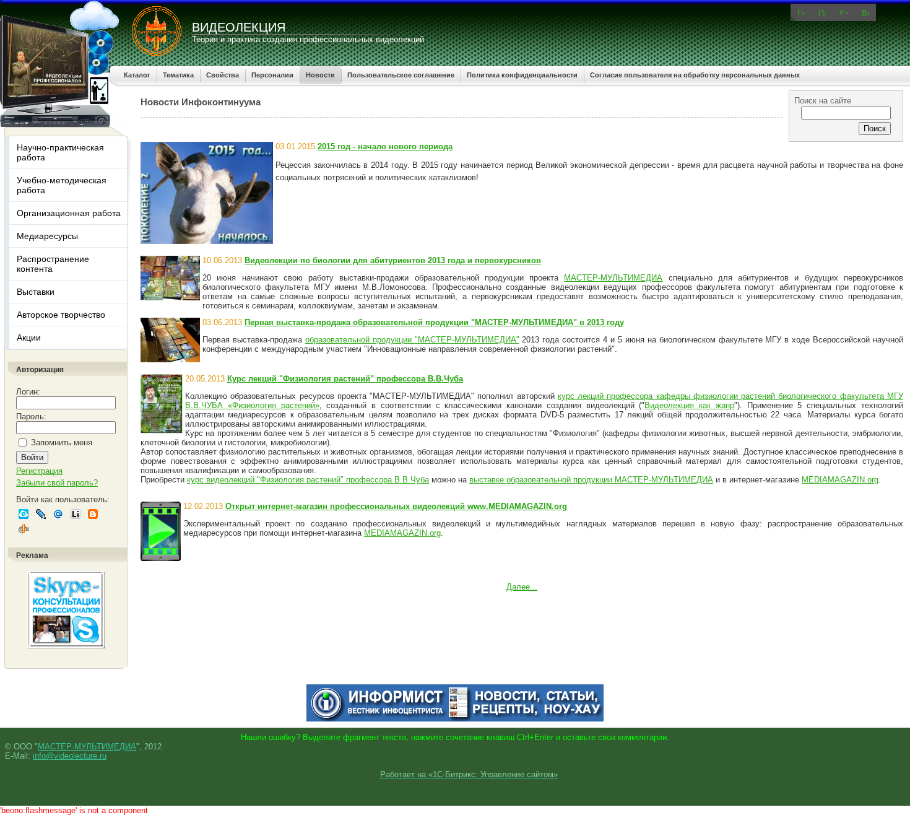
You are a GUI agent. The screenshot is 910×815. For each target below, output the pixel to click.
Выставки (35, 292)
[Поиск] (822, 12)
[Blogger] (93, 514)
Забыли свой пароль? (57, 482)
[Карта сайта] (844, 11)
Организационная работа (69, 213)
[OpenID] (23, 529)
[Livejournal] (41, 514)
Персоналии (272, 75)
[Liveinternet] (75, 514)
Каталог (137, 75)
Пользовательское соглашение (400, 75)
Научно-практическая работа (60, 152)
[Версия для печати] (865, 12)
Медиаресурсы (47, 236)
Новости (320, 75)
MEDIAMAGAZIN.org (840, 479)
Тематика (178, 75)
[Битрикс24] (23, 514)
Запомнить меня (61, 442)
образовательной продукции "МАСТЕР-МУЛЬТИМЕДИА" (412, 339)
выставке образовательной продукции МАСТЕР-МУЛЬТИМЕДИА (591, 479)
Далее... (521, 586)
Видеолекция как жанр (689, 405)
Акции (29, 337)
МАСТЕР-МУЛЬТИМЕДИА (613, 277)
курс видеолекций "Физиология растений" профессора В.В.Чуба (308, 479)
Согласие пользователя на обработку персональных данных (695, 75)
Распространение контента (53, 264)
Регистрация (39, 471)
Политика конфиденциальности (522, 75)
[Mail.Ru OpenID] (58, 514)
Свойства (222, 75)
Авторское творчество (61, 315)
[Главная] (801, 12)
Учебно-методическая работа (61, 185)
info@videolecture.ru (69, 756)
